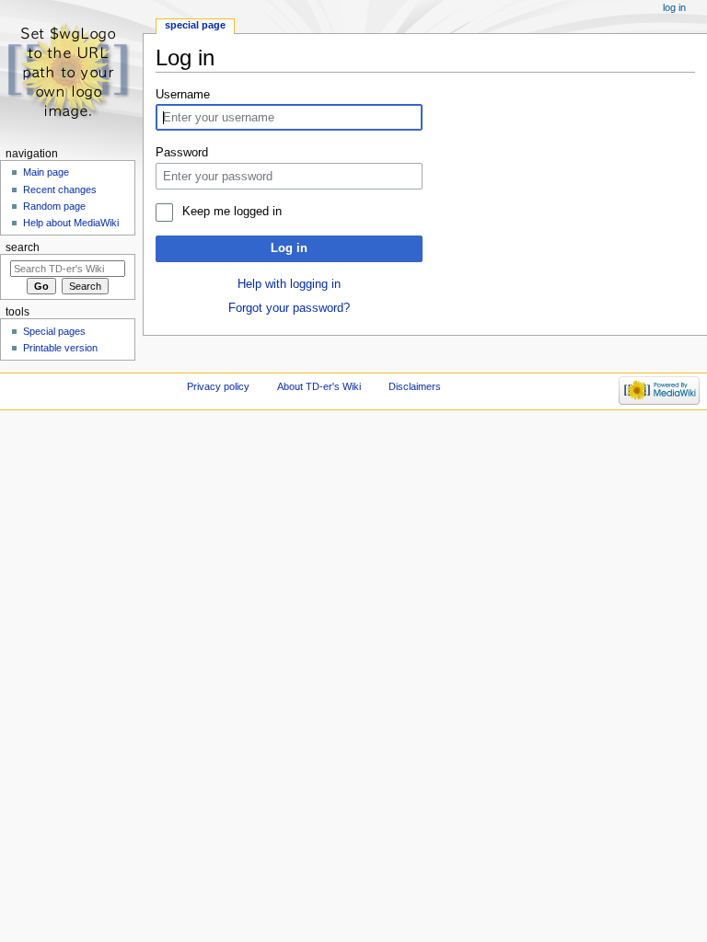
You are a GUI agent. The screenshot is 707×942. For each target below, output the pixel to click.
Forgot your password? (289, 308)
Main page (46, 172)
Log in (289, 248)
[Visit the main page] (71, 71)
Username (183, 94)
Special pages (54, 331)
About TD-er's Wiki (319, 386)
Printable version (60, 347)
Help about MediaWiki (71, 222)
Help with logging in (289, 284)
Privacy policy (218, 386)
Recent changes (60, 189)
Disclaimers (414, 386)
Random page (54, 206)
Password (182, 152)
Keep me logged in (231, 211)
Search (23, 247)
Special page (195, 24)
